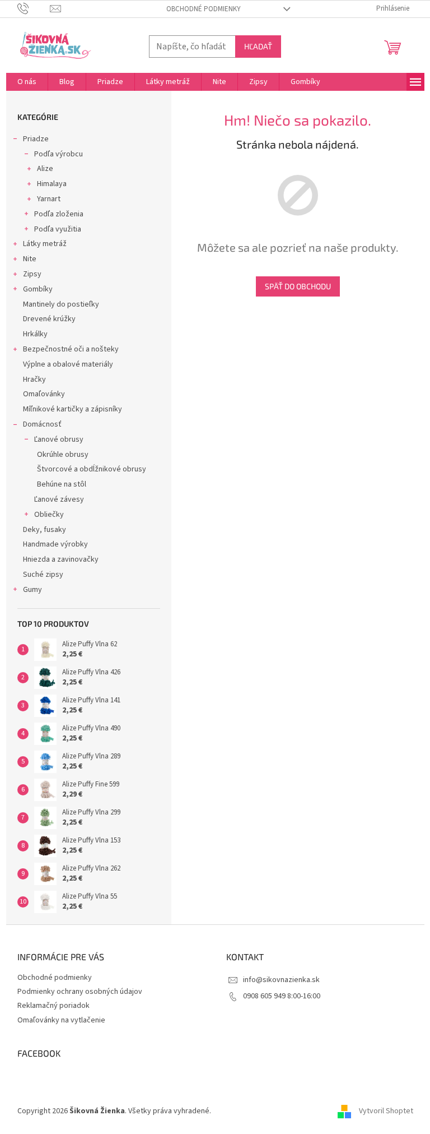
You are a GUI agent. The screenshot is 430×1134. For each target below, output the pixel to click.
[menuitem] (27, 82)
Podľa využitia (57, 229)
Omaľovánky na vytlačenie (61, 1020)
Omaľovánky (44, 394)
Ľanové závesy (59, 499)
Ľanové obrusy (58, 439)
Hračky (34, 379)
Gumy (32, 589)
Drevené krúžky (49, 319)
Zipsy (32, 274)
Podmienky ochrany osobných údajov (79, 991)
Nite (29, 259)
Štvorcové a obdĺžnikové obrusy (91, 469)
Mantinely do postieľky (61, 304)
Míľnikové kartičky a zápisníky (72, 409)
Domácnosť (42, 424)
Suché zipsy (43, 574)
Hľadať (258, 46)
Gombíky (38, 289)
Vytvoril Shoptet (386, 1111)
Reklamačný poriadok (53, 1005)
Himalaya (52, 183)
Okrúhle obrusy (62, 454)
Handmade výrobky (55, 544)
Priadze (36, 139)
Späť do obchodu (298, 286)
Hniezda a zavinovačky (61, 559)
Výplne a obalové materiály (68, 364)
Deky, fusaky (44, 529)
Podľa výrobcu (58, 154)
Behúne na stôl (61, 484)
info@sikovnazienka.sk (281, 979)
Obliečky (49, 514)
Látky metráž (45, 243)
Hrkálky (35, 334)
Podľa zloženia (58, 214)
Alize (45, 168)
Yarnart (48, 199)
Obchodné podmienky (203, 9)
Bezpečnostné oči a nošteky (71, 349)
